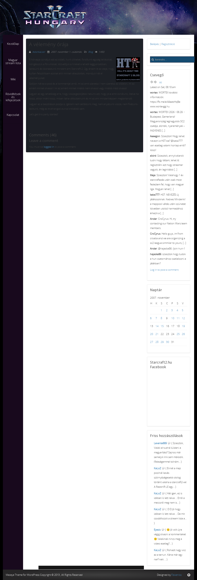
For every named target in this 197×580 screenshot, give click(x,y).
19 (183, 326)
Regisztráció (168, 44)
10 (172, 318)
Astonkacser (39, 51)
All (160, 82)
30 (167, 342)
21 (157, 334)
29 (162, 342)
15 (162, 326)
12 (183, 318)
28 (157, 342)
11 (178, 318)
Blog (90, 51)
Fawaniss (176, 575)
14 (157, 326)
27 (151, 342)
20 (151, 334)
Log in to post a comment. (164, 269)
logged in (49, 146)
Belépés (154, 44)
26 (183, 334)
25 (178, 334)
